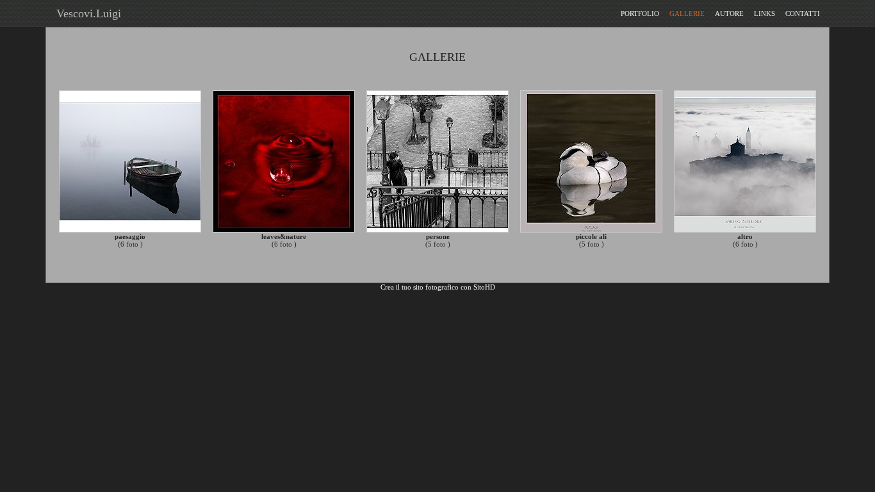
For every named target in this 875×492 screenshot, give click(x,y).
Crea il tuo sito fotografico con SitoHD (437, 287)
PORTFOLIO (640, 13)
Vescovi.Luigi (85, 13)
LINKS (764, 13)
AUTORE (729, 13)
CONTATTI (802, 13)
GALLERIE (687, 13)
